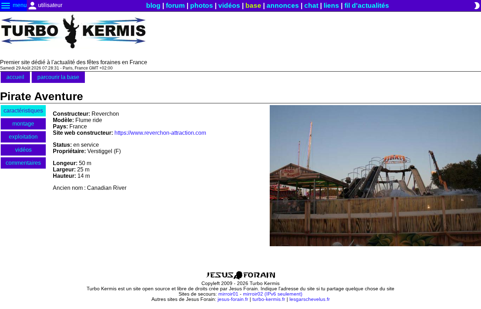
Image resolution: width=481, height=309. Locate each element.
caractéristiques (23, 111)
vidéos (229, 5)
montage (23, 124)
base (253, 5)
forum (175, 5)
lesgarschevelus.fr (309, 299)
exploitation (23, 137)
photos (201, 5)
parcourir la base (58, 77)
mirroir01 (228, 294)
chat (311, 5)
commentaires (23, 163)
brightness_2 (477, 5)
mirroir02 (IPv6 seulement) (272, 294)
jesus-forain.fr (233, 299)
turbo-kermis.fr (268, 299)
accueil (15, 77)
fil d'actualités (366, 5)
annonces (283, 5)
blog (153, 5)
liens (331, 5)
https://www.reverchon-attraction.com (160, 133)
